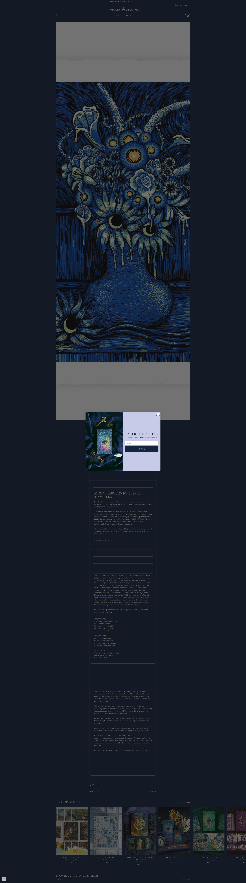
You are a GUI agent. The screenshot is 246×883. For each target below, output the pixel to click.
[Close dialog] (158, 414)
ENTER (142, 449)
